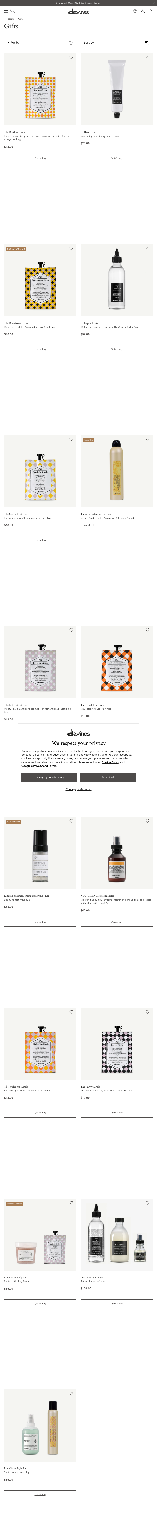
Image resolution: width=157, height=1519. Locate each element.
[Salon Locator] (135, 11)
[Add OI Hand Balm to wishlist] (148, 57)
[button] (6, 11)
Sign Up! (97, 3)
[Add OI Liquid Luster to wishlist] (148, 248)
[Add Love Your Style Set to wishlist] (71, 1393)
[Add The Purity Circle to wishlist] (148, 1012)
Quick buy (40, 158)
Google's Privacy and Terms (38, 766)
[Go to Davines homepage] (78, 11)
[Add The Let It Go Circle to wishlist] (71, 630)
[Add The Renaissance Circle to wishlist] (71, 248)
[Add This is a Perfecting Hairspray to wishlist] (148, 439)
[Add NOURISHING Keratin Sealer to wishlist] (148, 821)
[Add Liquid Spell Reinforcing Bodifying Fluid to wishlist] (71, 821)
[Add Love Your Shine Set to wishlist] (148, 1203)
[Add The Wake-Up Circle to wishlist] (71, 1012)
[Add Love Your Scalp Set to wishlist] (71, 1203)
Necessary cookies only (49, 777)
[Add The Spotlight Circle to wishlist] (71, 439)
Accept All (108, 777)
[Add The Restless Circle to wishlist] (71, 57)
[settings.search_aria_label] (12, 11)
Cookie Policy (110, 762)
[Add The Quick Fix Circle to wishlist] (148, 630)
